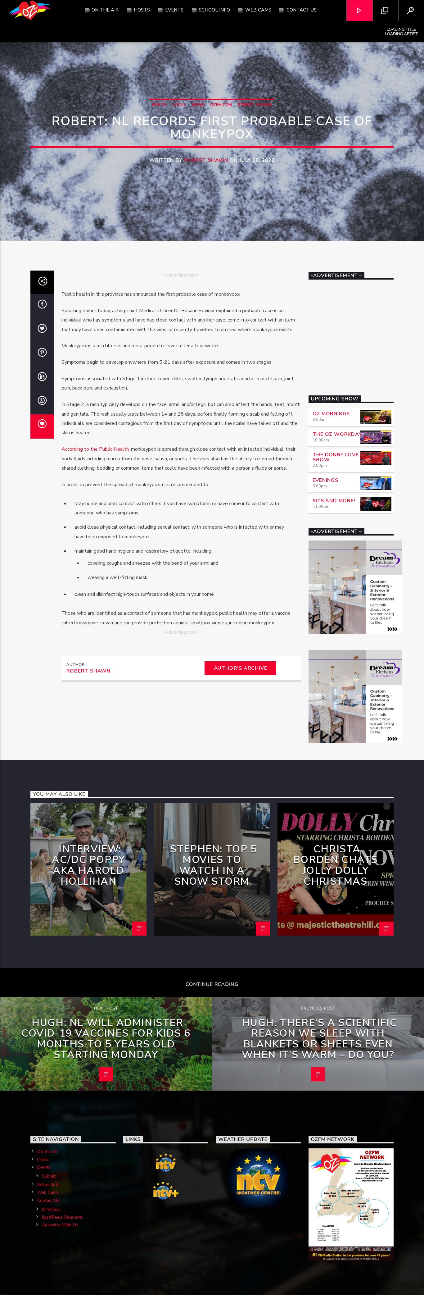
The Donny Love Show (336, 457)
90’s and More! (334, 500)
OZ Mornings (331, 413)
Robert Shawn (254, 105)
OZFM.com (221, 105)
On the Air (47, 1152)
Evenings (325, 480)
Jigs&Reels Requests (62, 1217)
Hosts (142, 10)
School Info (214, 10)
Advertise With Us (60, 1225)
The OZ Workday (337, 434)
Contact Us (301, 10)
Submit (49, 1176)
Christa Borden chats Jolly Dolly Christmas (335, 865)
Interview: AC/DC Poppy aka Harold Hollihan (88, 865)
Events (174, 10)
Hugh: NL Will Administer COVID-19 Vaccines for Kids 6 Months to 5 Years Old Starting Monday (106, 1039)
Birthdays (51, 1209)
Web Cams (258, 10)
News (198, 105)
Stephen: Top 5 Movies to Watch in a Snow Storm (213, 865)
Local (179, 105)
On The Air (105, 10)
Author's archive (240, 668)
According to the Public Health (95, 449)
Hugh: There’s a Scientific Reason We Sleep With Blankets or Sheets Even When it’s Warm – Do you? (319, 1039)
